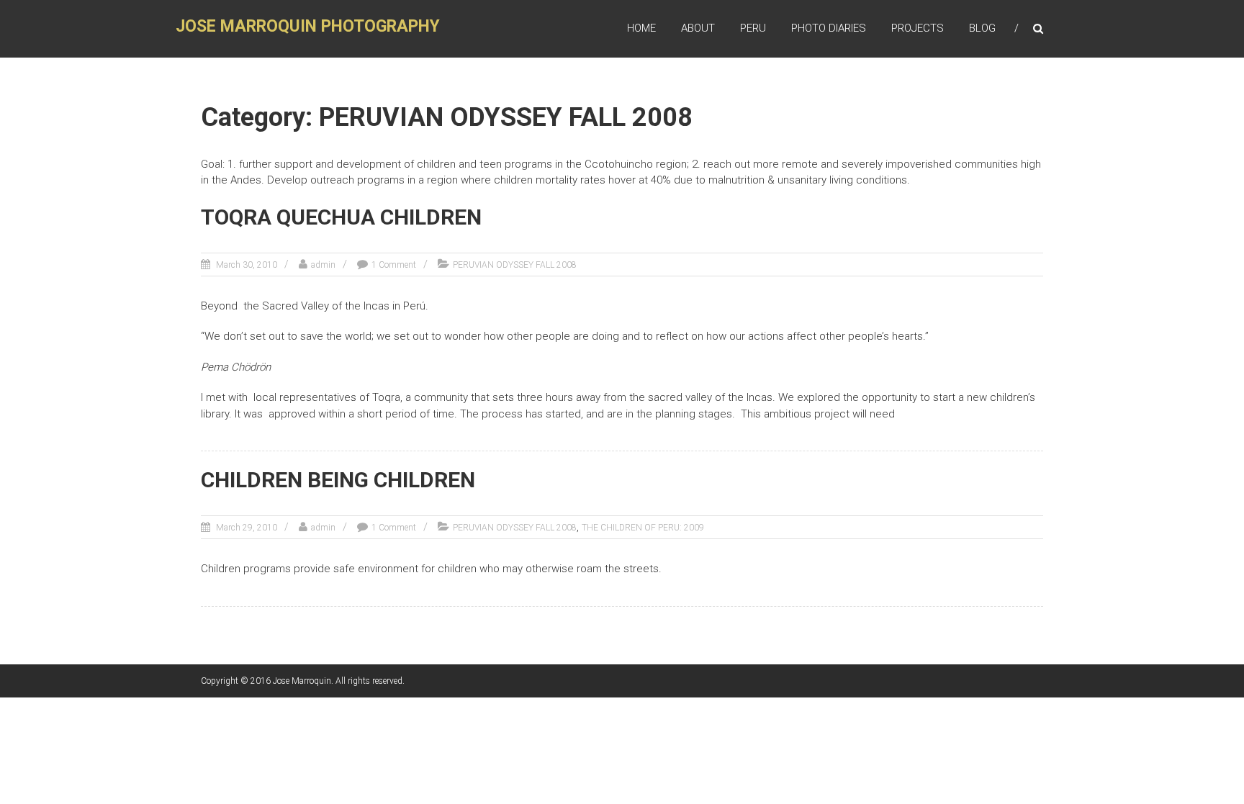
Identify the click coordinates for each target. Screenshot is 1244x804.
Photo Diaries (828, 28)
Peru (753, 28)
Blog (982, 28)
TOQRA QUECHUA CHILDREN (341, 217)
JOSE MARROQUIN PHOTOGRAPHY (308, 26)
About (698, 28)
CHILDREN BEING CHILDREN (338, 479)
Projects (917, 28)
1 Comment (393, 265)
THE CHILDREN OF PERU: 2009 (643, 528)
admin (323, 265)
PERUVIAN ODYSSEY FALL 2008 (515, 265)
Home (641, 28)
